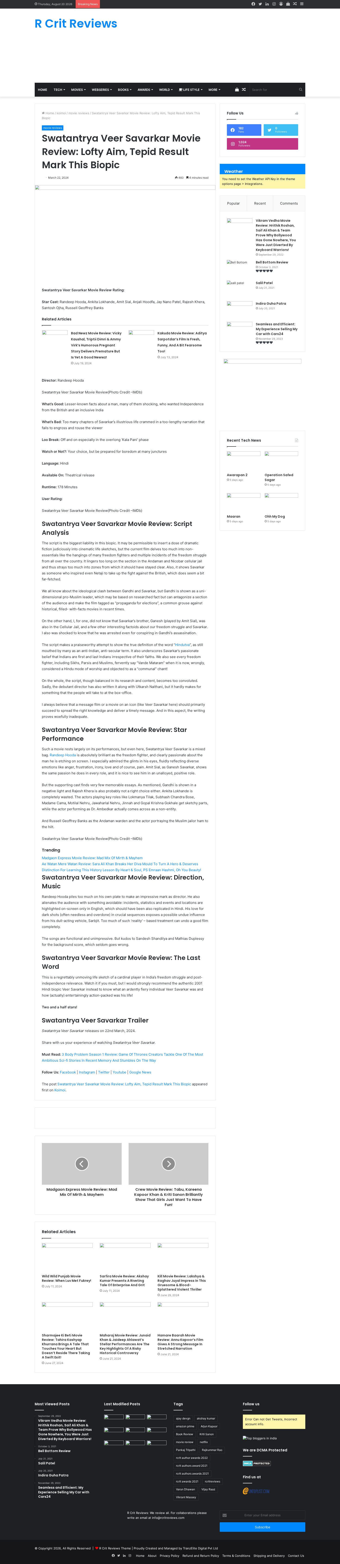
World (164, 90)
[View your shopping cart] (287, 4)
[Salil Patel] (239, 289)
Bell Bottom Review (272, 262)
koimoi (61, 113)
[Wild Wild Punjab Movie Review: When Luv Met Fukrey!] (67, 1257)
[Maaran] (243, 502)
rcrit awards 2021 (187, 1481)
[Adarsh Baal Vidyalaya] (157, 1446)
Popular (233, 203)
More (213, 90)
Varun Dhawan (185, 1489)
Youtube (119, 1072)
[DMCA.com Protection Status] (257, 1465)
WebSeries (100, 90)
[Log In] (281, 4)
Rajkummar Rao (212, 1450)
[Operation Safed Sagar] (281, 460)
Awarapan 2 (237, 475)
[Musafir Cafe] (114, 1446)
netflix (204, 1442)
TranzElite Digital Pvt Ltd (200, 1548)
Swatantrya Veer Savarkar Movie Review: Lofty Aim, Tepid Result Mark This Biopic (124, 1084)
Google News (140, 1072)
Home (42, 90)
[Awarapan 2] (243, 460)
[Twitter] (260, 4)
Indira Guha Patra (271, 303)
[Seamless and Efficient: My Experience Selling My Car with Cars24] (239, 330)
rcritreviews (212, 1481)
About (152, 1556)
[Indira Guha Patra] (239, 310)
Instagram (87, 1072)
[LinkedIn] (267, 4)
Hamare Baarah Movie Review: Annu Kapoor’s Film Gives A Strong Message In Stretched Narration (180, 1342)
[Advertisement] (216, 45)
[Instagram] (274, 4)
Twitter (104, 1072)
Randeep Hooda (63, 755)
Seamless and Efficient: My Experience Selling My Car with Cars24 (276, 329)
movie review (184, 1442)
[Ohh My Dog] (281, 502)
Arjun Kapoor (209, 1426)
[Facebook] (253, 4)
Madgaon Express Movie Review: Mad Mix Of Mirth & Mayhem (92, 858)
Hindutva (182, 645)
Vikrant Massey (186, 1497)
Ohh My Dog (275, 516)
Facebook (68, 1072)
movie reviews (78, 113)
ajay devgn (183, 1418)
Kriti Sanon (207, 1434)
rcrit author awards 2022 (192, 1458)
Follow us (251, 1404)
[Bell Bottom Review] (239, 268)
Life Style (191, 90)
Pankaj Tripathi (185, 1450)
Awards (144, 90)
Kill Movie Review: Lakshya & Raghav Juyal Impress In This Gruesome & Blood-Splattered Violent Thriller (182, 1283)
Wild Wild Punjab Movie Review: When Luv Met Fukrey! (66, 1278)
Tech (58, 90)
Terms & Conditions (236, 1556)
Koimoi (59, 1090)
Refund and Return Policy (200, 1556)
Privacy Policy (169, 1556)
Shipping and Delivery (269, 1556)
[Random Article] (294, 4)
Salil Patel (264, 283)
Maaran (234, 516)
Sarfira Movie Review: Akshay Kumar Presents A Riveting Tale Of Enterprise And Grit (124, 1280)
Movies (77, 90)
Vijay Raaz (208, 1489)
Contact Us (296, 1556)
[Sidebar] (301, 4)
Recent (260, 203)
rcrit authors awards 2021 (192, 1473)
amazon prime (185, 1426)
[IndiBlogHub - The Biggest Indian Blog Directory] (260, 1438)
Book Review (184, 1434)
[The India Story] (135, 1446)
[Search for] (300, 90)
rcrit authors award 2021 (191, 1465)
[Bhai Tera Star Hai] (157, 1433)
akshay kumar (206, 1418)
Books (123, 90)
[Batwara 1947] (114, 1420)
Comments (289, 203)
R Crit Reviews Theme (115, 1548)
